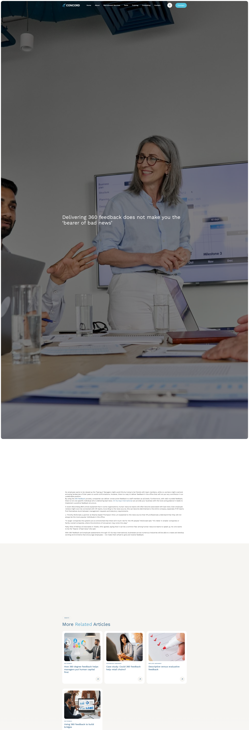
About (97, 5)
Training (135, 5)
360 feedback (80, 499)
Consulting (146, 5)
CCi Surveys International (122, 501)
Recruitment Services (111, 5)
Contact (157, 5)
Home (89, 5)
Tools (126, 5)
